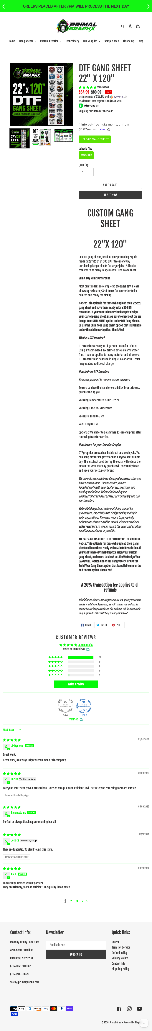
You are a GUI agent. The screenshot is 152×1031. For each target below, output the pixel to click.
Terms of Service (121, 947)
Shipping (83, 111)
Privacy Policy (120, 958)
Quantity (83, 165)
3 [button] (77, 901)
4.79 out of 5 (85, 645)
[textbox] (110, 438)
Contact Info (118, 963)
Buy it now (110, 194)
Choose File (86, 155)
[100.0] (83, 706)
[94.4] (65, 706)
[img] (12, 740)
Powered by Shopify (133, 1022)
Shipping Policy (120, 969)
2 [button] (71, 901)
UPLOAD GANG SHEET (95, 139)
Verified (73, 719)
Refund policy (119, 953)
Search (116, 942)
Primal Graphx (116, 1022)
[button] (88, 87)
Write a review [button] (76, 684)
